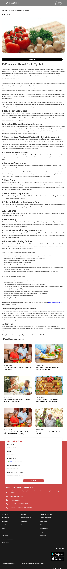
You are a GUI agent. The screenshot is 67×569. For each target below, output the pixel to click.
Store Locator (5, 542)
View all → (60, 339)
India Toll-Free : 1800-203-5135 (19, 504)
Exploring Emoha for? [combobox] (13, 468)
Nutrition (4, 10)
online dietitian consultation (55, 302)
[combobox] (10, 461)
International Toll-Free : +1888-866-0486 (21, 508)
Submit (33, 480)
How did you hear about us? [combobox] (15, 475)
